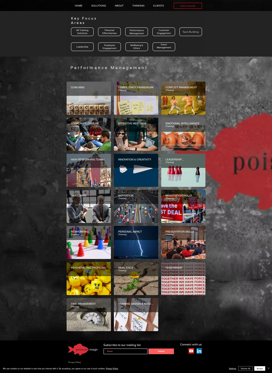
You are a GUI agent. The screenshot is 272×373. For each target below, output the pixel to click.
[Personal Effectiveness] (109, 31)
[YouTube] (191, 351)
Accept (260, 368)
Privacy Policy (112, 368)
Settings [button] (232, 368)
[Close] (268, 368)
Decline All (245, 368)
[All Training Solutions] (82, 31)
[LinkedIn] (199, 351)
